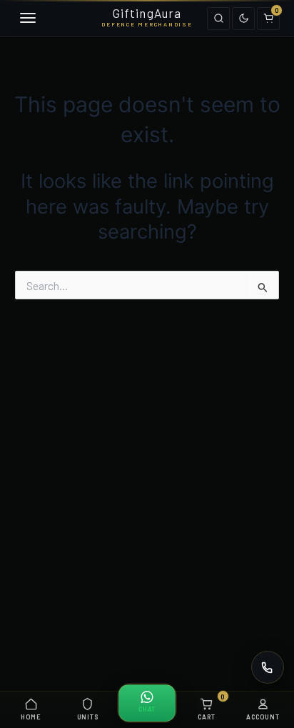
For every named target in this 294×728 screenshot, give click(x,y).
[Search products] (218, 18)
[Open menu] (25, 18)
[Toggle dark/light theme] (243, 18)
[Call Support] (267, 667)
